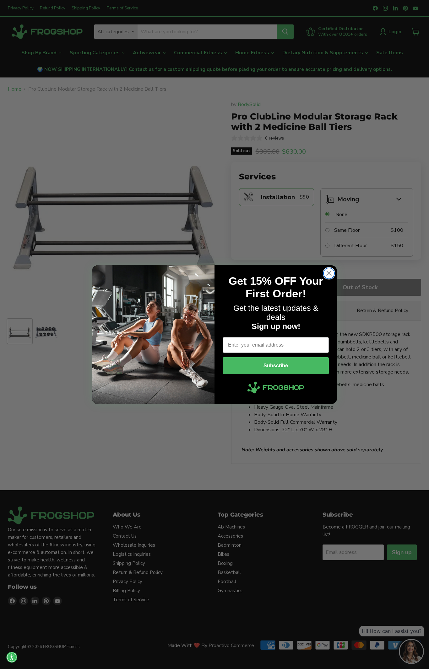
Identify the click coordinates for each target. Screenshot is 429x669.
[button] (11, 657)
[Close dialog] (328, 273)
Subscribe (275, 365)
